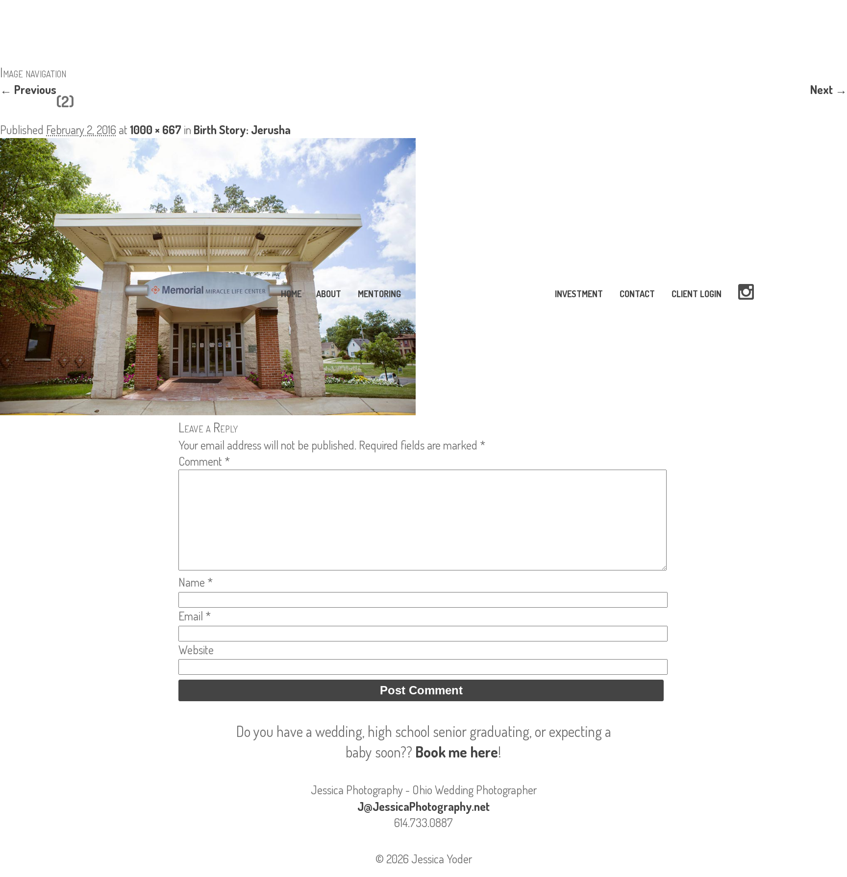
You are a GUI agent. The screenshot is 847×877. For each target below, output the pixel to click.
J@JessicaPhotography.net (423, 806)
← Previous (28, 89)
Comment (204, 461)
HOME (291, 293)
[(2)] (208, 410)
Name (195, 582)
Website (196, 649)
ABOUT (328, 293)
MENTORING (379, 293)
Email (194, 615)
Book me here (456, 751)
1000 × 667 (155, 129)
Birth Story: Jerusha (242, 129)
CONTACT (637, 293)
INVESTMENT (579, 293)
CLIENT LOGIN (697, 293)
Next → (828, 89)
